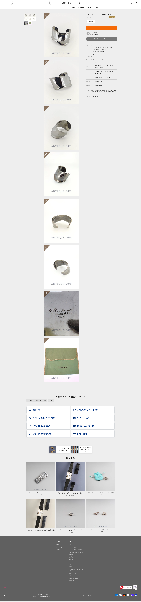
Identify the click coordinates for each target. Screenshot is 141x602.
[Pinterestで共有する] (95, 96)
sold (45, 400)
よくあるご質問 (90, 7)
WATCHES (51, 7)
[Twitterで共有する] (93, 96)
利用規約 (71, 559)
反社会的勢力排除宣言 (74, 578)
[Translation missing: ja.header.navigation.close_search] (49, 3)
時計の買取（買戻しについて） (76, 552)
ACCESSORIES (59, 7)
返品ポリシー (72, 575)
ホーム (5, 11)
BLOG (70, 566)
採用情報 (71, 557)
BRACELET (39, 400)
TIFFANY (51, 400)
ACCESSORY (30, 400)
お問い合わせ (81, 7)
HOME (44, 7)
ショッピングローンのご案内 (75, 549)
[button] (48, 410)
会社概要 (71, 554)
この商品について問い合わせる (102, 38)
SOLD (101, 28)
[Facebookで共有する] (91, 96)
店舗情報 (73, 7)
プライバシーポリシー (74, 573)
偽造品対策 (71, 580)
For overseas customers (73, 561)
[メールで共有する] (97, 96)
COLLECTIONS (11, 11)
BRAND (67, 7)
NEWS (70, 564)
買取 (97, 7)
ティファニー (91, 21)
